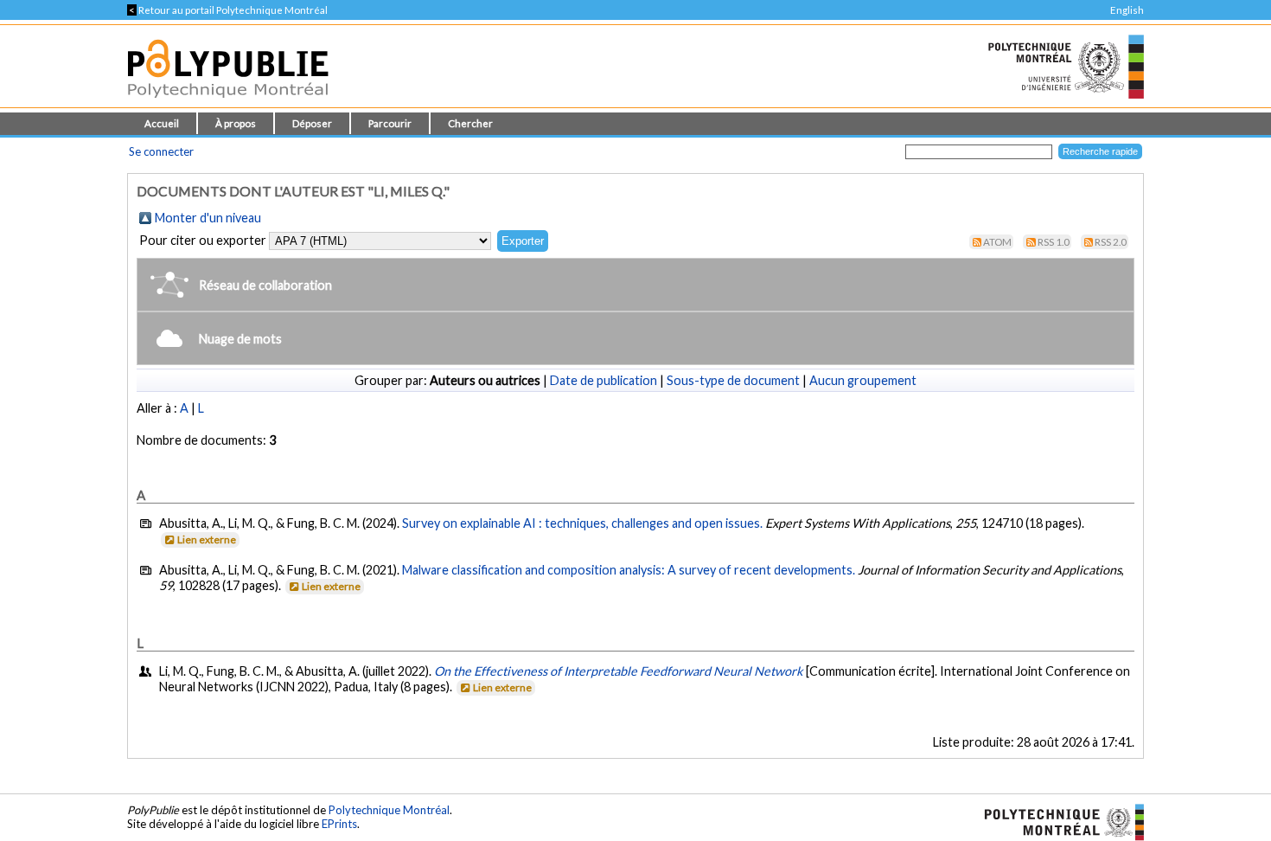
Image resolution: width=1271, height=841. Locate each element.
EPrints (339, 824)
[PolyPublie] (228, 102)
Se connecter (161, 151)
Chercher (470, 123)
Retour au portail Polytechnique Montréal (227, 10)
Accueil (161, 123)
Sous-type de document (733, 380)
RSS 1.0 (1054, 241)
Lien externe (206, 539)
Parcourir (390, 123)
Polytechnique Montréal (389, 810)
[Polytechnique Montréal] (1057, 821)
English (1127, 10)
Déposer (312, 123)
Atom (997, 241)
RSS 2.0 (1111, 241)
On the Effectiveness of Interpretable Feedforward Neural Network (618, 671)
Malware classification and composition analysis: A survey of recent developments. (628, 569)
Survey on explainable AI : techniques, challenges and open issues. (582, 523)
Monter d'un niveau (208, 217)
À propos (235, 123)
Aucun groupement (863, 380)
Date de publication (603, 380)
